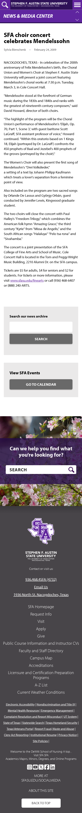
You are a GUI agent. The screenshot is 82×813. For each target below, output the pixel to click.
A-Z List (41, 685)
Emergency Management (57, 710)
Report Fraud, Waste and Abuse (54, 729)
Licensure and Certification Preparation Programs (41, 675)
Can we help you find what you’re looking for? (41, 451)
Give (41, 636)
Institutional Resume (44, 735)
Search (41, 339)
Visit (41, 621)
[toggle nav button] (77, 5)
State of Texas (11, 723)
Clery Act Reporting (16, 735)
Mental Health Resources (23, 710)
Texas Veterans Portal (20, 729)
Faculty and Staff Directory (41, 650)
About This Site (41, 790)
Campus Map (41, 658)
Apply (41, 628)
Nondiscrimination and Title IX (56, 704)
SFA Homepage (41, 606)
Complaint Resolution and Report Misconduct (33, 716)
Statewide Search (33, 723)
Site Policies (40, 741)
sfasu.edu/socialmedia (41, 780)
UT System (70, 716)
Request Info (41, 614)
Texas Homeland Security (61, 723)
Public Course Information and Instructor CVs (41, 643)
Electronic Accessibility (20, 704)
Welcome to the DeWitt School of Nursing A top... (41, 751)
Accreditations (41, 665)
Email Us (41, 586)
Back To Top (41, 803)
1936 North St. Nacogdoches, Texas (41, 594)
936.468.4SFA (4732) (41, 579)
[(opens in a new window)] (29, 767)
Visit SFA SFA (41, 755)
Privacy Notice (68, 735)
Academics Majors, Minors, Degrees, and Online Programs (41, 759)
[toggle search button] (5, 5)
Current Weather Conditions (41, 692)
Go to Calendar (41, 384)
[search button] (71, 469)
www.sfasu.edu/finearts (27, 280)
